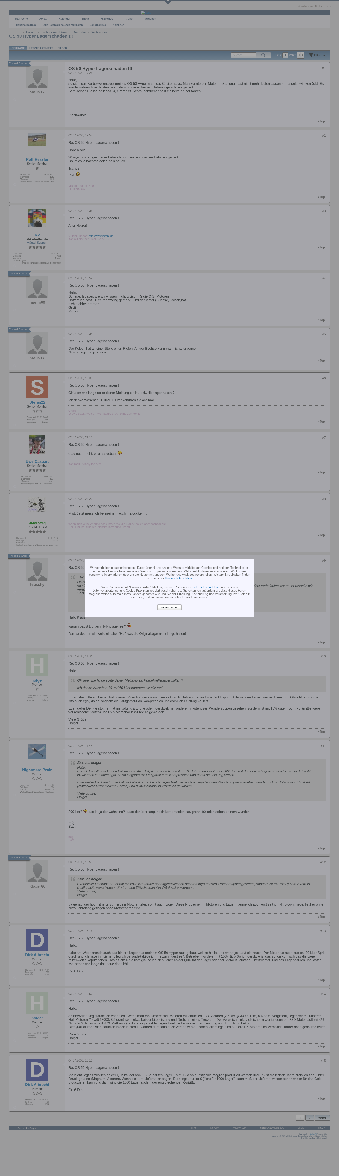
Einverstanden (169, 607)
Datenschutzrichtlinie (179, 578)
